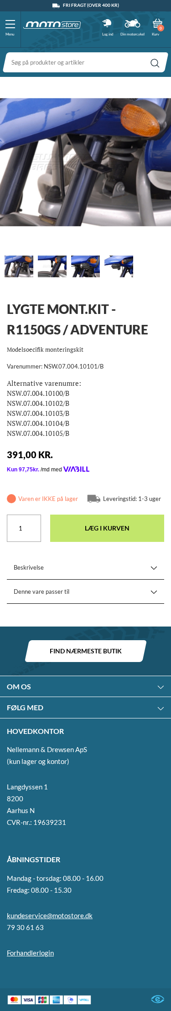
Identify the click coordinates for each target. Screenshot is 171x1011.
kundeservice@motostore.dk (50, 915)
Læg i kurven (107, 528)
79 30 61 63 (25, 927)
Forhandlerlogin (30, 953)
